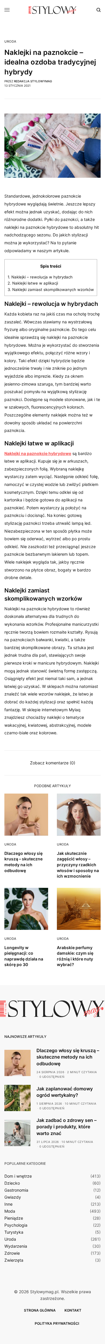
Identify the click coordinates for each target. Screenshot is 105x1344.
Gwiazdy (12, 1197)
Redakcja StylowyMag (33, 81)
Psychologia (15, 1225)
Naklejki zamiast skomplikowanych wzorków (51, 289)
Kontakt (72, 1310)
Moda (9, 1211)
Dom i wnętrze (18, 1176)
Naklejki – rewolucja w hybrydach (40, 277)
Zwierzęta (13, 1260)
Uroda (10, 41)
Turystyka (13, 1232)
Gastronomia (16, 1190)
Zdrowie (12, 1253)
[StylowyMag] (53, 10)
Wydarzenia (15, 1246)
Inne (8, 1204)
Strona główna (40, 1310)
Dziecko (12, 1183)
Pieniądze (13, 1218)
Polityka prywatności (57, 1323)
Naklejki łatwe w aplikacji (33, 283)
